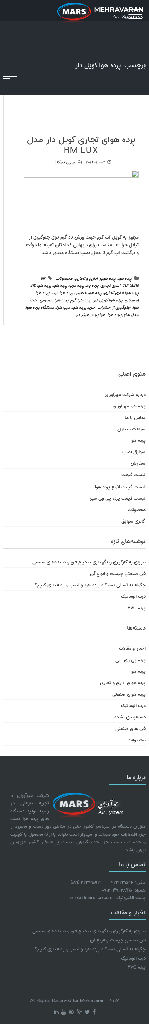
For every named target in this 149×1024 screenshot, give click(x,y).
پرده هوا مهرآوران (129, 405)
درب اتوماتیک (133, 596)
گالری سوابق (133, 520)
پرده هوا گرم (80, 299)
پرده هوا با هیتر (88, 292)
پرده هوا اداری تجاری (121, 292)
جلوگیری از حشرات (114, 307)
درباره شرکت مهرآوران (125, 394)
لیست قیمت (133, 474)
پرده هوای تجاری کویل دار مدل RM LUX (81, 144)
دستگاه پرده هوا (40, 307)
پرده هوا (125, 278)
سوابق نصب (134, 451)
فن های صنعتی (130, 728)
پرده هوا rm (41, 285)
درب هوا (63, 307)
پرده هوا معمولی (54, 299)
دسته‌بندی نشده (130, 716)
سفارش (138, 462)
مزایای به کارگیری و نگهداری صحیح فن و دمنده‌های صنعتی (89, 561)
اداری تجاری (110, 285)
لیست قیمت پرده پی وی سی (118, 497)
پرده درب (76, 285)
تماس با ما (135, 417)
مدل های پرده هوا (123, 314)
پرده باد (92, 285)
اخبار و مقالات (132, 648)
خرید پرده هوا (83, 307)
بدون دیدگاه (64, 161)
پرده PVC (137, 607)
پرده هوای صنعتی (129, 693)
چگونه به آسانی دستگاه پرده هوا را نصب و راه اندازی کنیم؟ (90, 584)
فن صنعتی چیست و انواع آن (118, 573)
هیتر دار (82, 314)
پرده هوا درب (62, 292)
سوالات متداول (131, 428)
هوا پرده (98, 314)
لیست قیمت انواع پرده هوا (120, 486)
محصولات (64, 278)
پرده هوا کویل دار (108, 299)
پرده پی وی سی (130, 659)
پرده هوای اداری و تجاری (95, 278)
